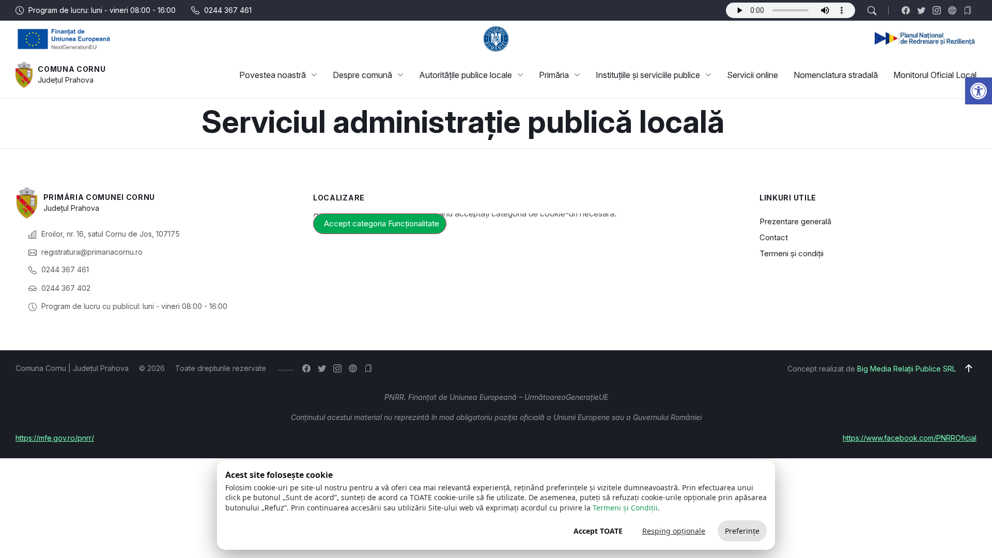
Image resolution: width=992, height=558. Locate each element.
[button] (978, 91)
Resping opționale (673, 531)
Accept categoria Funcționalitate (381, 223)
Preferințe (742, 531)
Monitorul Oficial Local (935, 75)
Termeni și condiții (792, 253)
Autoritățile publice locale (465, 75)
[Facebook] (908, 10)
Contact (774, 237)
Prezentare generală (795, 221)
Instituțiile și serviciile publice (648, 75)
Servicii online (752, 75)
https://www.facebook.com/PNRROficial (910, 437)
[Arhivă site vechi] (970, 10)
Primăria (554, 75)
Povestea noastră (272, 75)
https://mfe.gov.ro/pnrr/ (55, 437)
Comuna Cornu (71, 69)
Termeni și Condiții (625, 508)
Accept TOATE (598, 531)
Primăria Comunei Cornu (99, 197)
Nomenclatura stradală (836, 75)
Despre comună (362, 75)
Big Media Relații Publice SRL (906, 368)
